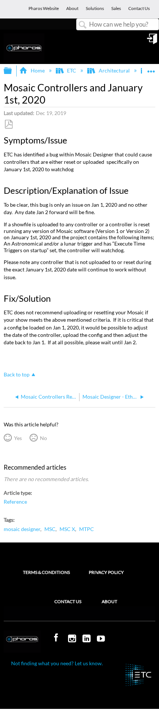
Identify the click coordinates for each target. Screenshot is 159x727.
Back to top (17, 375)
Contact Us (67, 601)
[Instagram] (73, 639)
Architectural (114, 70)
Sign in (152, 41)
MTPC (86, 529)
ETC (71, 70)
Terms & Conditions (46, 572)
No (43, 438)
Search (82, 25)
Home (37, 70)
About (109, 601)
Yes (17, 438)
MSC (49, 529)
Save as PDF (8, 124)
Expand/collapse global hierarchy (12, 71)
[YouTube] (101, 639)
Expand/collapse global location (151, 68)
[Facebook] (57, 638)
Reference (15, 501)
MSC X (67, 529)
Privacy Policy (106, 572)
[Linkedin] (87, 639)
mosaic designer (22, 529)
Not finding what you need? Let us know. (57, 663)
